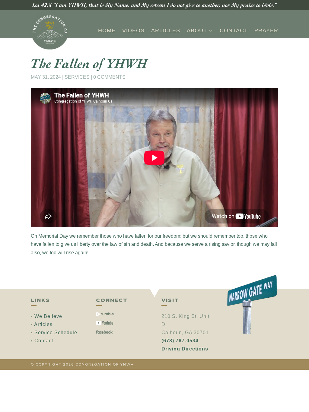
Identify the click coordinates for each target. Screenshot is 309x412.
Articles (165, 30)
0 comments (109, 77)
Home (107, 30)
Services (77, 77)
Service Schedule (55, 332)
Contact (234, 30)
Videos (133, 30)
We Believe (48, 316)
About (197, 30)
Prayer (266, 30)
